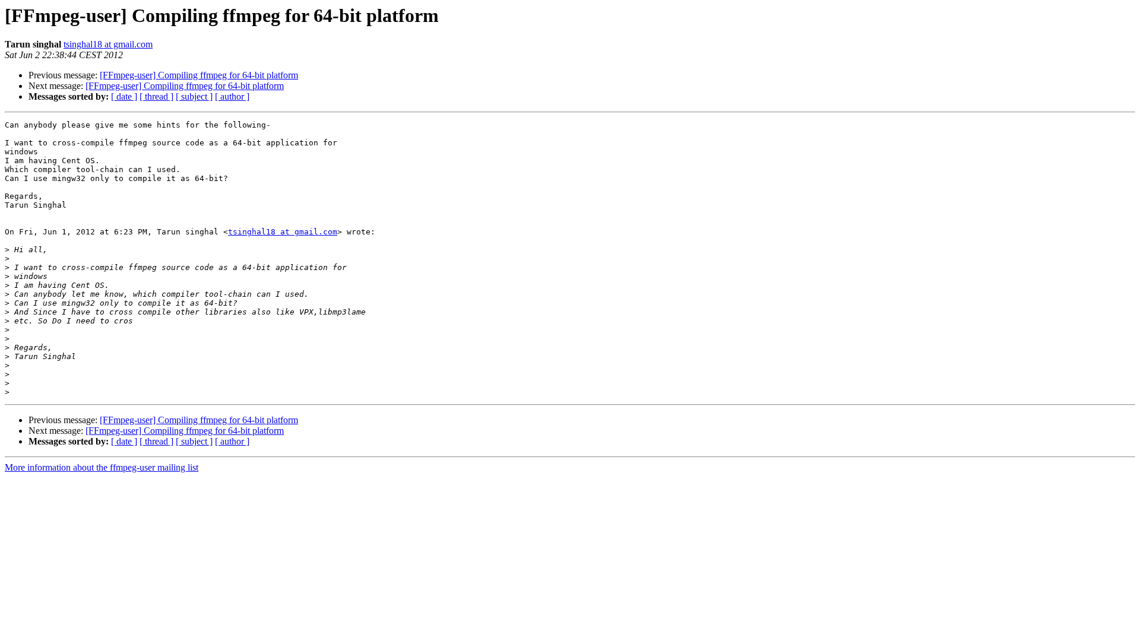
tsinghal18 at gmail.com (108, 44)
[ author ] (232, 96)
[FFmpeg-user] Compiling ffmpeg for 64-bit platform (199, 75)
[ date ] (124, 96)
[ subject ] (194, 96)
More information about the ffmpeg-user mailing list (101, 467)
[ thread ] (156, 96)
